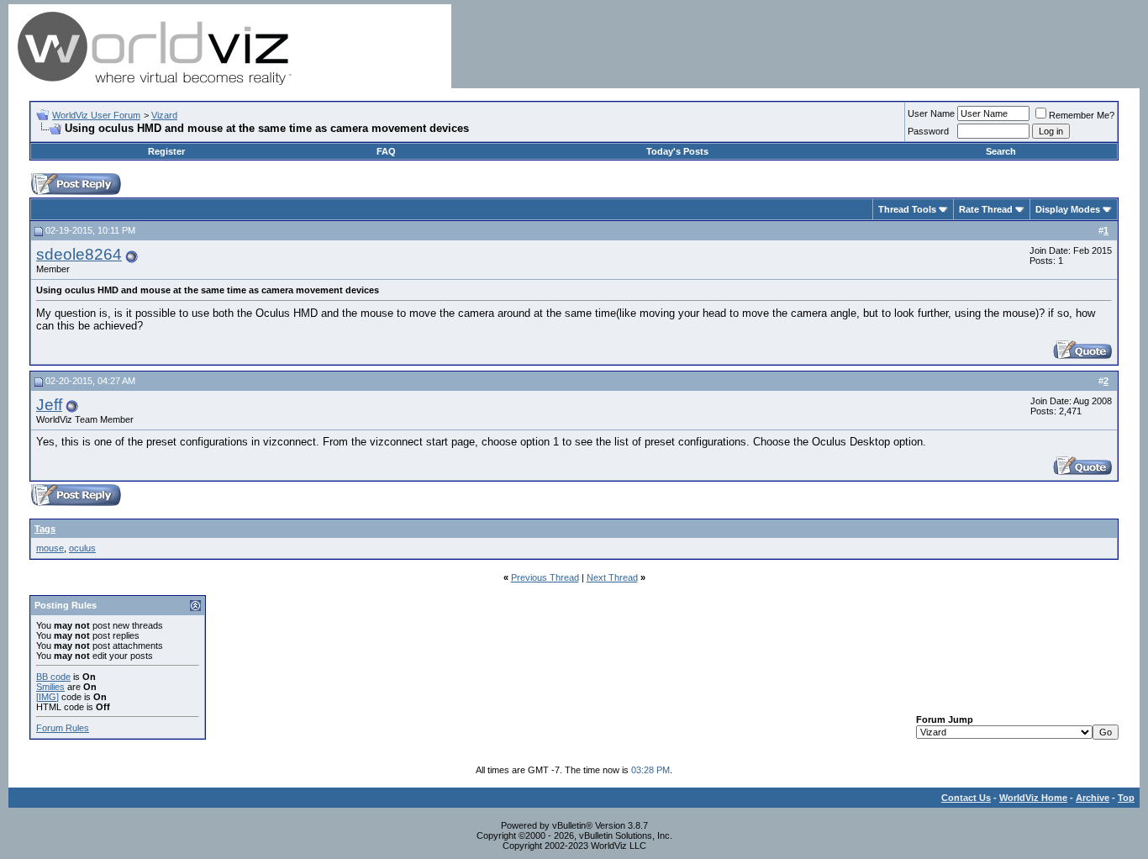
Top (1126, 798)
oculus (82, 548)
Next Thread (612, 577)
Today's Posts (677, 151)
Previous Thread (545, 577)
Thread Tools (907, 209)
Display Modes (1067, 209)
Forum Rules (62, 728)
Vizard (164, 115)
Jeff (49, 405)
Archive (1092, 798)
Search (1001, 151)
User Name (931, 113)
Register (166, 151)
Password (928, 131)
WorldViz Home (1033, 798)
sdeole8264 (79, 254)
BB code (53, 677)
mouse (50, 548)
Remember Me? (1081, 115)
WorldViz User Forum (96, 115)
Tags (44, 529)
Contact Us (966, 798)
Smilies (50, 687)
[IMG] (47, 697)
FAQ (386, 151)
